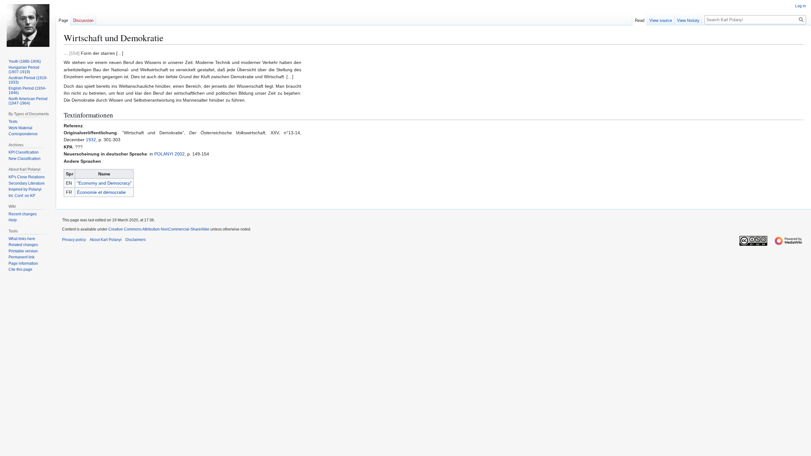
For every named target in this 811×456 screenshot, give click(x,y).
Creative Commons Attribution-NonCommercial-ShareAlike (158, 229)
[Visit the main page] (28, 25)
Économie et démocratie (101, 192)
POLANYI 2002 (169, 153)
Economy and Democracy (104, 183)
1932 (91, 139)
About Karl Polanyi (106, 240)
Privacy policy (74, 240)
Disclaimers (135, 240)
